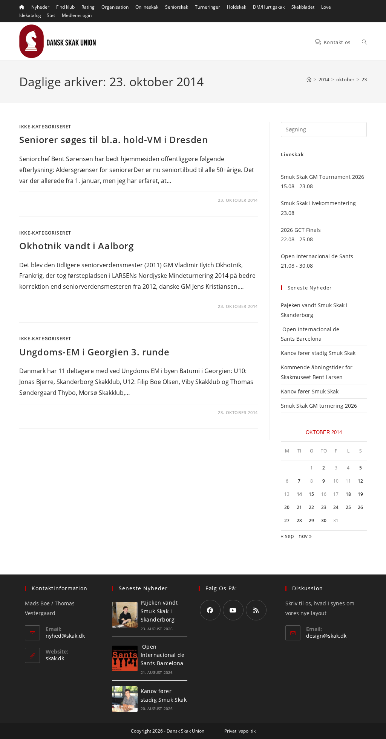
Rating (88, 7)
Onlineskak (146, 7)
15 (311, 494)
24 (336, 507)
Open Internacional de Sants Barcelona (162, 655)
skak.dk (55, 658)
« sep (287, 535)
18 (348, 494)
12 (360, 481)
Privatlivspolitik (240, 731)
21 (299, 507)
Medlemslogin (77, 15)
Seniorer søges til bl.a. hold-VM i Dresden (113, 139)
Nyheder (40, 7)
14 (299, 494)
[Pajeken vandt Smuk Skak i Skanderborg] (125, 615)
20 (287, 507)
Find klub (65, 7)
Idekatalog (30, 15)
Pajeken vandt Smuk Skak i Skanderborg (159, 611)
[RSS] (256, 610)
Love (326, 7)
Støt (51, 15)
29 (311, 520)
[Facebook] (210, 610)
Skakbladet (302, 7)
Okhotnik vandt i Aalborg (76, 245)
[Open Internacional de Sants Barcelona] (125, 658)
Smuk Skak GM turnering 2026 (319, 405)
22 (311, 507)
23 (364, 79)
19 (360, 494)
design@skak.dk (326, 635)
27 (287, 520)
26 (360, 507)
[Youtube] (233, 610)
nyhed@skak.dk (65, 635)
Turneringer (207, 7)
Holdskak (236, 7)
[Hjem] (308, 79)
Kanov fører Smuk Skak (310, 391)
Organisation (115, 7)
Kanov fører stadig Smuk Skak (318, 353)
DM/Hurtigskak (269, 7)
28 (299, 520)
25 (348, 507)
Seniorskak (176, 7)
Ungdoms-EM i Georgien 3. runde (94, 352)
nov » (305, 535)
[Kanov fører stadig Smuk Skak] (125, 699)
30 (323, 520)
